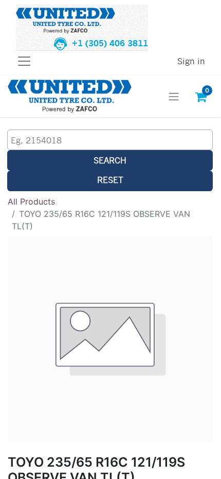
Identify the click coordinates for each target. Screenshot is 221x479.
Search (110, 160)
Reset (110, 179)
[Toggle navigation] (174, 96)
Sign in (191, 61)
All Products (31, 201)
